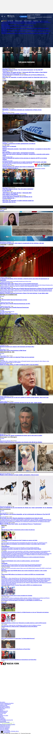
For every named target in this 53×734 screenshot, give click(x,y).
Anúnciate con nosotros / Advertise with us (9, 731)
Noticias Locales (3, 705)
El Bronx (4, 142)
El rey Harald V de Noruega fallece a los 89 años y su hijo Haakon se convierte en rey (21, 600)
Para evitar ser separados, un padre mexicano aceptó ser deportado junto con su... (25, 77)
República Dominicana (5, 707)
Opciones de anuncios (5, 730)
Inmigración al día (4, 711)
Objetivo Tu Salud (4, 715)
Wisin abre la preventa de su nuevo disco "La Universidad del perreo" (18, 638)
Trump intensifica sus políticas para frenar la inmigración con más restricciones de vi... (18, 167)
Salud (2, 527)
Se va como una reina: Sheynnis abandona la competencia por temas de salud (21, 518)
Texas (3, 76)
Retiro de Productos (5, 27)
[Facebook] (17, 677)
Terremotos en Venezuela (5, 241)
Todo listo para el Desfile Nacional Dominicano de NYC (15, 303)
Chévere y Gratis (18, 20)
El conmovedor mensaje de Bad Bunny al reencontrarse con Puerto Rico (18, 659)
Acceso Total (3, 713)
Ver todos (4, 80)
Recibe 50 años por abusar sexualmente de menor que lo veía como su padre (21, 435)
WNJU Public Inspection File (6, 719)
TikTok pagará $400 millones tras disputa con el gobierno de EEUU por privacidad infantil (22, 574)
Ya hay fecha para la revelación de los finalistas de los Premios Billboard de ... (23, 74)
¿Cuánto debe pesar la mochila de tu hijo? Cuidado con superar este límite (19, 540)
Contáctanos (2, 718)
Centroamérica (5, 546)
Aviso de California (4, 729)
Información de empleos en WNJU (7, 724)
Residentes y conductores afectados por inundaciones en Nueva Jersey (22, 109)
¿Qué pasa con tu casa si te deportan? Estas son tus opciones (17, 357)
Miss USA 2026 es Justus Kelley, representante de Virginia (17, 25)
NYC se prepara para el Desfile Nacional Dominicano (14, 307)
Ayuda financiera (36, 20)
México (1, 709)
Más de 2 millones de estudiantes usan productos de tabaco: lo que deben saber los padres (23, 543)
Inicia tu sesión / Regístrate (33, 14)
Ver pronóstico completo (39, 168)
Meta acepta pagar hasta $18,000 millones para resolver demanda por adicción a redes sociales (24, 570)
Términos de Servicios (5, 726)
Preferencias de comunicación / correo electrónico (39, 17)
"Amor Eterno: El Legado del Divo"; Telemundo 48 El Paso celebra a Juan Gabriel (24, 72)
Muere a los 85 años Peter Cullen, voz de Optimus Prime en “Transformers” (21, 524)
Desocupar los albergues (5, 440)
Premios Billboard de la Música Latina (10, 73)
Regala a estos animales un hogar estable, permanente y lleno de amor (19, 475)
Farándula (4, 71)
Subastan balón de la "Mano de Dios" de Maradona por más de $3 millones (19, 626)
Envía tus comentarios (5, 727)
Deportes (3, 602)
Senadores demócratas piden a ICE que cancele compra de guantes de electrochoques (25, 33)
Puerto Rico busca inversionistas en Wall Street (13, 350)
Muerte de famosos (4, 522)
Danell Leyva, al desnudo (9, 146)
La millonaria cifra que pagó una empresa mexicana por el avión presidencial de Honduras (23, 557)
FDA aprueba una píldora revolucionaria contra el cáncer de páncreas (18, 529)
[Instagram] (17, 689)
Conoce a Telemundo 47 (5, 704)
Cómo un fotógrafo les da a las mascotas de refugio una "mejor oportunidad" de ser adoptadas (26, 507)
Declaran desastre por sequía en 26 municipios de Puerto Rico (17, 346)
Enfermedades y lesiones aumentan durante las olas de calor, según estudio (21, 402)
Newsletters (2, 702)
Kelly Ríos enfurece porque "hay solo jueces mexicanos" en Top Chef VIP (22, 69)
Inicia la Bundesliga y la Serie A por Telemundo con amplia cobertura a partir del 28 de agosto (23, 622)
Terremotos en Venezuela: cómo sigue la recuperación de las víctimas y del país (22, 243)
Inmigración (4, 29)
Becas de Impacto (27, 20)
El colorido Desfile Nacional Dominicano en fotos (13, 299)
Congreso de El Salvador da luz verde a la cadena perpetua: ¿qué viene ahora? (20, 560)
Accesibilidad (3, 721)
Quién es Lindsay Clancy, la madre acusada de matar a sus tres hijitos (19, 364)
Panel (28, 16)
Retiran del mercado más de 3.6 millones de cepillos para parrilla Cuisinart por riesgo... (25, 28)
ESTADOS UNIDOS (5, 706)
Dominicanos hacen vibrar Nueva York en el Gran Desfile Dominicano (19, 283)
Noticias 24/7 (23, 16)
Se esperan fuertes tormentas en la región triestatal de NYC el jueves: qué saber (24, 162)
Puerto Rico (2, 312)
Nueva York (5, 112)
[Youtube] (17, 701)
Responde (2, 717)
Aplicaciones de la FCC (5, 725)
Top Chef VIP (10, 20)
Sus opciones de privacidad (7, 723)
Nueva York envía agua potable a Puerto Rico (14, 113)
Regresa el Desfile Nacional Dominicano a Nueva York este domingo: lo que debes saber (24, 293)
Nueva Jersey (5, 108)
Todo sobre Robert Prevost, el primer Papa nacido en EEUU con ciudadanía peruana (21, 585)
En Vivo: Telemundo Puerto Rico (9, 314)
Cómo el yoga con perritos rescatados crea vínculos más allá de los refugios (21, 442)
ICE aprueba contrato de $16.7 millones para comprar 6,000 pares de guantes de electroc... (26, 30)
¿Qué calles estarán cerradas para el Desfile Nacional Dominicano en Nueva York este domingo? (26, 288)
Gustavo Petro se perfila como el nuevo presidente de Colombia (16, 595)
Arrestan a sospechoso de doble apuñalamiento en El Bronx (18, 143)
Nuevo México (3, 355)
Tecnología (4, 563)
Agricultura (2, 345)
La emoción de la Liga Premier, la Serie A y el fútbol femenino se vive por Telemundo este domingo (25, 612)
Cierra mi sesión (31, 18)
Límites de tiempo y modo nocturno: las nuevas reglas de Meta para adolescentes (21, 565)
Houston (2, 434)
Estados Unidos (4, 24)
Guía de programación (5, 732)
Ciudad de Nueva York (7, 156)
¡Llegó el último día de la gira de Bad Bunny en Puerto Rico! (15, 649)
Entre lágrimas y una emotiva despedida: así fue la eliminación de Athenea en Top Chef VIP (25, 514)
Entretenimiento (3, 712)
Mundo (3, 577)
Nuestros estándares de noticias (7, 703)
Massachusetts (3, 363)
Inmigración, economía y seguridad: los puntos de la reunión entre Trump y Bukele (21, 549)
